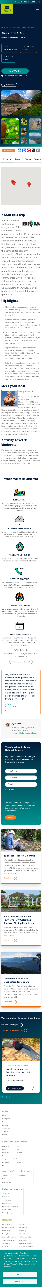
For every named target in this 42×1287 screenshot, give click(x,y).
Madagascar (6, 1119)
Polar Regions (25, 1171)
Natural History (7, 1203)
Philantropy (22, 1231)
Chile (17, 1149)
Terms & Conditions (8, 1240)
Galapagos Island (8, 1159)
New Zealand (6, 1182)
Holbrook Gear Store (8, 1227)
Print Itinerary (10, 85)
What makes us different (21, 662)
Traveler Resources (25, 1243)
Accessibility (6, 1243)
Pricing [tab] (28, 159)
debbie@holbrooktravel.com (24, 733)
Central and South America (18, 1065)
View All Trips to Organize (12, 1030)
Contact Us (19, 2)
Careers (21, 1224)
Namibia (5, 1122)
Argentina (5, 1146)
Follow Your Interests (12, 1189)
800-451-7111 (29, 2)
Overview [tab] (7, 159)
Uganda (4, 1134)
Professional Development (10, 1206)
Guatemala (19, 1159)
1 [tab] (5, 710)
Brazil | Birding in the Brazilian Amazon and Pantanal (18, 1072)
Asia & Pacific (8, 1171)
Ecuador (5, 1156)
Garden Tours (6, 1200)
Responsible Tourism (9, 1237)
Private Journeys (7, 1213)
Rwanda (5, 1125)
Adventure (5, 1193)
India (3, 1179)
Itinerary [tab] (18, 159)
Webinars (5, 1246)
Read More (8, 878)
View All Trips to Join (9, 1025)
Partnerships (6, 1231)
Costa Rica (19, 1152)
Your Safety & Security (26, 1246)
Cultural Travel (7, 1197)
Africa (5, 1111)
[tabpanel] (21, 690)
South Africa (6, 1128)
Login (39, 2)
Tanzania (5, 1131)
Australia (5, 1176)
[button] (14, 183)
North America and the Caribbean (18, 28)
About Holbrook (7, 1224)
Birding (6, 1040)
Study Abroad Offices (25, 1237)
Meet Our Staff (23, 1227)
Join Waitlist (15, 71)
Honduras (5, 1162)
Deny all (20, 1275)
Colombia (8, 707)
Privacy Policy (6, 1234)
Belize (18, 1146)
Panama (18, 1162)
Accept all (20, 1281)
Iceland (21, 1179)
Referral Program (24, 1234)
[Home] (7, 9)
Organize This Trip (14, 1088)
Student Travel (7, 1209)
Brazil (4, 1149)
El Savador (19, 1156)
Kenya (4, 1115)
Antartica (22, 1176)
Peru (3, 1165)
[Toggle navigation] (37, 9)
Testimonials (23, 1240)
